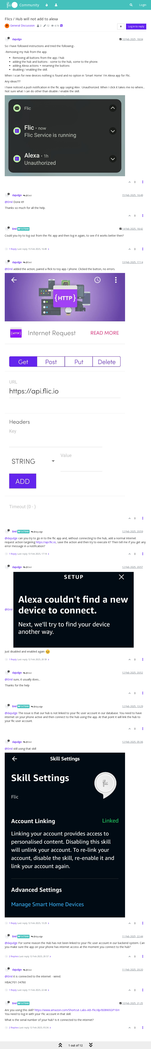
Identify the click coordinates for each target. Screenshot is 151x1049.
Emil (14, 228)
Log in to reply (136, 26)
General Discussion (22, 25)
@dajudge (38, 531)
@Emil (28, 195)
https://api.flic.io (46, 542)
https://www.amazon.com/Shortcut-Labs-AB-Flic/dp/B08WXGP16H (77, 1010)
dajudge (17, 39)
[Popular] (47, 5)
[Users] (56, 5)
